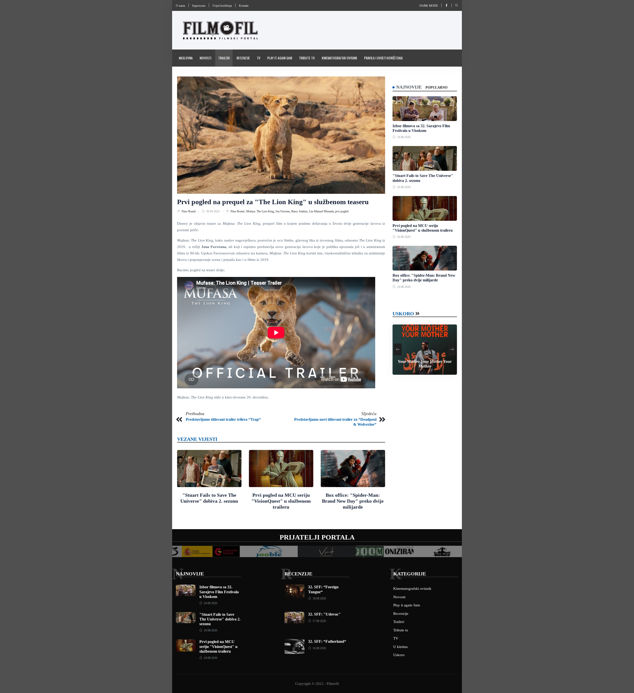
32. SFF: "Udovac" (324, 614)
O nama (180, 5)
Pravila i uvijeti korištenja (383, 57)
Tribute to (307, 57)
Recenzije (243, 57)
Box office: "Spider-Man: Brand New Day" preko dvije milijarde (353, 501)
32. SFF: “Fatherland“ (327, 641)
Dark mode (429, 5)
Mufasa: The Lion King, (260, 211)
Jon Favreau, (283, 211)
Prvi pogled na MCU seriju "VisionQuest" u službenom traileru (281, 501)
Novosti (205, 57)
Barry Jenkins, (300, 211)
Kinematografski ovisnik (339, 57)
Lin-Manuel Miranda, (322, 211)
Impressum (198, 5)
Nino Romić (189, 211)
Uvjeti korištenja (222, 5)
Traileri (224, 57)
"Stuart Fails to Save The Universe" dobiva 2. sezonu (219, 619)
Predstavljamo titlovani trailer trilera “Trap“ (223, 419)
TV (258, 57)
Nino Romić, (238, 211)
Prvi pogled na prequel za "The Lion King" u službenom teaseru (273, 202)
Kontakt (243, 5)
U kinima (400, 647)
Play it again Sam (279, 57)
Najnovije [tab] (409, 87)
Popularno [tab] (436, 87)
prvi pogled (341, 211)
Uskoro (403, 313)
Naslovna (186, 57)
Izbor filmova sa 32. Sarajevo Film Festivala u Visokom (219, 591)
